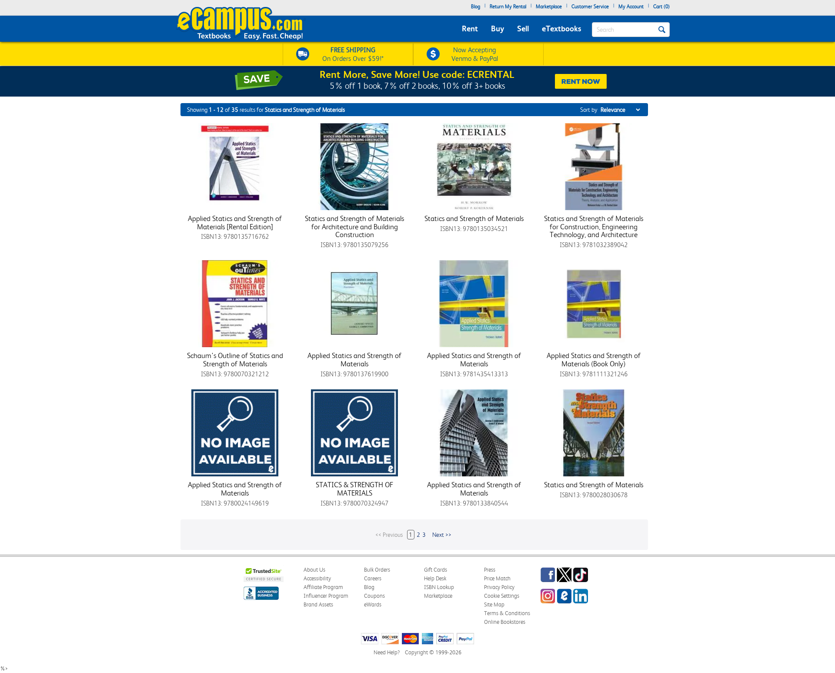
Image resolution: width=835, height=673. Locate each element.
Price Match (497, 578)
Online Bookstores (504, 622)
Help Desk (435, 578)
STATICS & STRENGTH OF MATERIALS (354, 488)
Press (489, 569)
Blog (475, 6)
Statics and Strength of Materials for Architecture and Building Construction (354, 226)
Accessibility (317, 578)
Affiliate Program (323, 587)
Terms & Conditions (507, 613)
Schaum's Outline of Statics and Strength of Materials (235, 359)
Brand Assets (318, 604)
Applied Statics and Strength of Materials (354, 359)
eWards (372, 604)
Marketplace (549, 6)
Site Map (494, 604)
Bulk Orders (377, 569)
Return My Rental (508, 6)
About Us (314, 569)
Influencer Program (326, 596)
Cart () (661, 6)
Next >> (441, 534)
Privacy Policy (499, 587)
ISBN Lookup (439, 587)
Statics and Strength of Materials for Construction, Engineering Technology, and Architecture (593, 226)
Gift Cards (435, 569)
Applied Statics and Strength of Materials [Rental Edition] (235, 222)
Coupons (374, 596)
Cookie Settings (501, 596)
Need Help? (387, 652)
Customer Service (590, 6)
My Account (631, 6)
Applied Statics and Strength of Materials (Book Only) (594, 359)
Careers (372, 578)
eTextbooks (561, 28)
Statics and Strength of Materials (474, 218)
